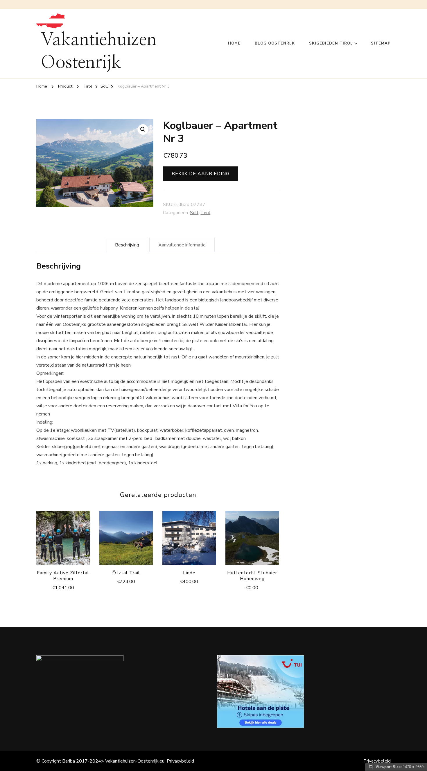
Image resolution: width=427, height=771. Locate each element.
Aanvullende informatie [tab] (182, 245)
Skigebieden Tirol (331, 43)
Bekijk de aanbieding (200, 173)
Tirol (205, 212)
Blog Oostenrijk (275, 43)
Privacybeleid (180, 761)
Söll (194, 212)
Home (234, 43)
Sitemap (381, 43)
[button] (143, 129)
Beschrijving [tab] (127, 245)
